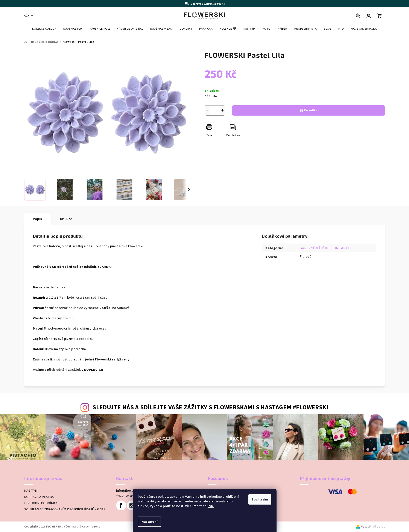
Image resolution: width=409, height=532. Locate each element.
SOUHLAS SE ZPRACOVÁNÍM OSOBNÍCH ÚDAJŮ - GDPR (65, 509)
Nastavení (149, 521)
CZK (26, 16)
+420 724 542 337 (129, 495)
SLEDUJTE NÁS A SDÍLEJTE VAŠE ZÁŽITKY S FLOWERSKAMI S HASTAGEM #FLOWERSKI (210, 407)
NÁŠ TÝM (31, 490)
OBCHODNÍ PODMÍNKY (40, 503)
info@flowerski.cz (130, 490)
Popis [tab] (37, 219)
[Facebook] (121, 505)
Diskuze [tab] (66, 219)
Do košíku (310, 110)
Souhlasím (260, 499)
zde (211, 506)
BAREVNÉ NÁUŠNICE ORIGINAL (325, 248)
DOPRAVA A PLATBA (39, 496)
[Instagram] (132, 505)
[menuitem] (44, 29)
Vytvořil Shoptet (373, 526)
